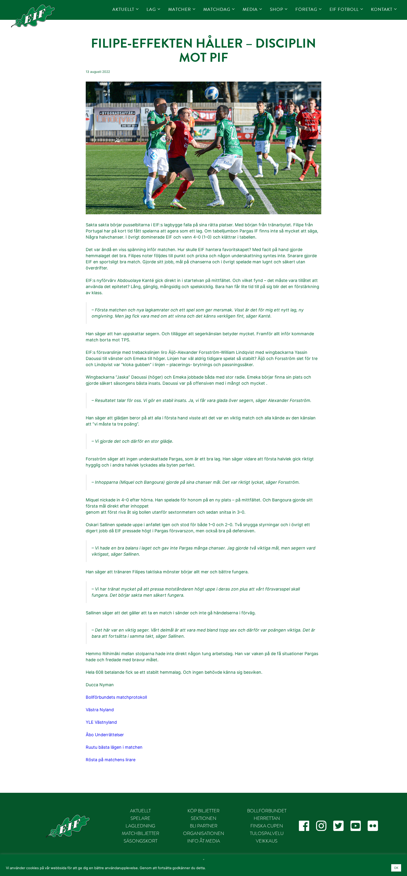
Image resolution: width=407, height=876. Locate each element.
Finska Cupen (266, 825)
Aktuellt (123, 9)
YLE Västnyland (101, 722)
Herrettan (267, 818)
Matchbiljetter (140, 833)
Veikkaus (266, 841)
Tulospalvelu (267, 833)
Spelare (140, 818)
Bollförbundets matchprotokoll (116, 697)
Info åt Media (203, 841)
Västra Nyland (100, 709)
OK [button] (396, 868)
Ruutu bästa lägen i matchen (114, 747)
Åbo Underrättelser (105, 734)
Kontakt (381, 9)
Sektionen (203, 818)
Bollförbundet (266, 810)
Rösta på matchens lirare (110, 759)
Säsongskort (140, 841)
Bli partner (203, 825)
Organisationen (203, 833)
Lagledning (140, 825)
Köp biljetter (203, 810)
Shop (276, 9)
